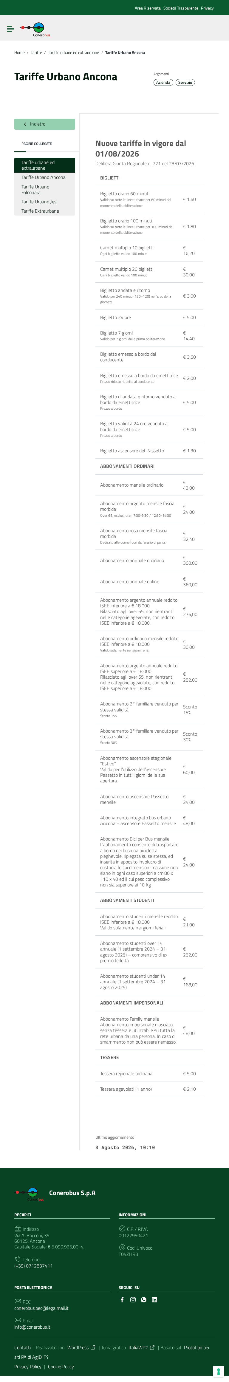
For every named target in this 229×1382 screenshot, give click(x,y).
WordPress (78, 1347)
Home (19, 52)
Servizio (185, 82)
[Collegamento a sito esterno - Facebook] (122, 1299)
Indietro (37, 123)
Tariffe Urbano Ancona (43, 177)
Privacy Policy (27, 1366)
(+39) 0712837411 (33, 1266)
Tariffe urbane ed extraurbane (73, 52)
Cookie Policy (61, 1366)
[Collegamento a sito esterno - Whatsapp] (143, 1299)
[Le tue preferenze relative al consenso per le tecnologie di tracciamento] (218, 1371)
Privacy (207, 8)
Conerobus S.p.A (72, 1193)
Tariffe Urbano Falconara (35, 189)
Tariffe (36, 52)
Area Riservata (148, 8)
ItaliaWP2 (138, 1347)
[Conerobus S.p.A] (35, 29)
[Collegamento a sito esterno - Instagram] (133, 1299)
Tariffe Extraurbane (40, 210)
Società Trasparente (180, 8)
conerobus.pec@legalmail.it (41, 1308)
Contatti (22, 1347)
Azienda (163, 82)
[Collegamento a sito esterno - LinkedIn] (154, 1299)
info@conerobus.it (32, 1327)
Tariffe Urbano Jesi (39, 201)
